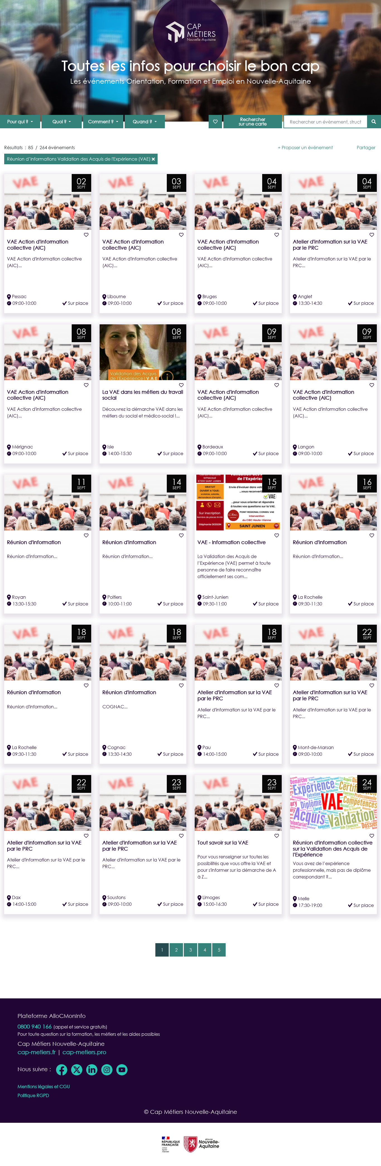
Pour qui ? (18, 121)
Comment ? (101, 121)
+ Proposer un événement (305, 147)
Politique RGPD (33, 1095)
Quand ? (143, 121)
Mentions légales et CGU (44, 1086)
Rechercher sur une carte (253, 121)
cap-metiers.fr (37, 1052)
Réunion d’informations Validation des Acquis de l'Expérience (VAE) (79, 159)
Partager (366, 147)
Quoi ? (59, 121)
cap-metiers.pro (84, 1052)
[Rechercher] (373, 121)
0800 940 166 (35, 1026)
